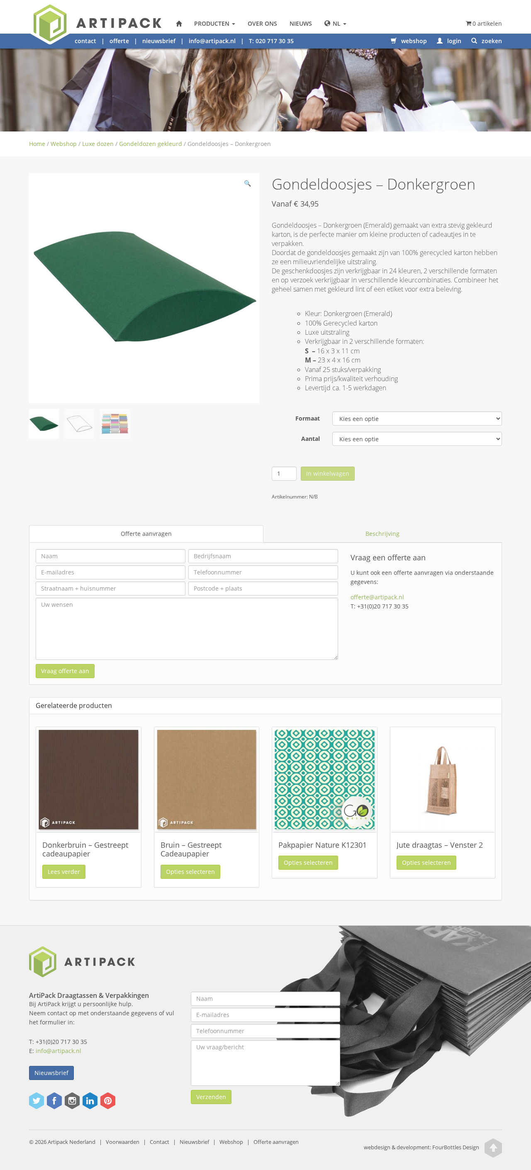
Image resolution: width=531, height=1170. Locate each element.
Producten (212, 23)
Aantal (310, 439)
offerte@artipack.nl (377, 597)
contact (85, 41)
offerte (119, 41)
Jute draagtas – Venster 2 (440, 845)
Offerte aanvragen (146, 534)
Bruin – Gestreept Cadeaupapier (191, 849)
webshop (413, 41)
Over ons (262, 23)
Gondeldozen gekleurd (150, 144)
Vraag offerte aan (65, 671)
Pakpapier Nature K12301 (322, 845)
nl (336, 23)
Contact (159, 1142)
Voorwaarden (122, 1142)
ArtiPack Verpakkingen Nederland (179, 23)
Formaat (307, 418)
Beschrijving (382, 534)
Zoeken (491, 41)
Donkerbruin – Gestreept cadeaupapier (85, 849)
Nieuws (301, 23)
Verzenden (211, 1097)
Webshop (64, 144)
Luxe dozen (98, 144)
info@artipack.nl (212, 41)
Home (37, 144)
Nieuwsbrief (51, 1073)
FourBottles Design (421, 1147)
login (453, 41)
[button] (247, 185)
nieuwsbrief (158, 41)
